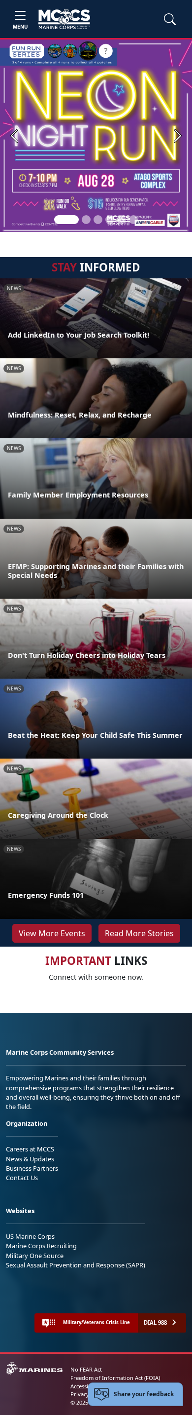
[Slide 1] (66, 219)
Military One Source (35, 1255)
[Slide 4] (109, 219)
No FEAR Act (86, 1369)
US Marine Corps (30, 1236)
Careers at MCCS (30, 1149)
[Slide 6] (133, 219)
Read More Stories (139, 933)
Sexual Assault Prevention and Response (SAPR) (75, 1265)
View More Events (52, 933)
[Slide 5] (121, 219)
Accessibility (85, 1386)
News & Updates (30, 1158)
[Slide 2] (86, 219)
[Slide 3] (98, 219)
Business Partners (32, 1168)
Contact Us (22, 1177)
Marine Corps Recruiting (41, 1245)
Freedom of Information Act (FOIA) (115, 1377)
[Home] (64, 19)
